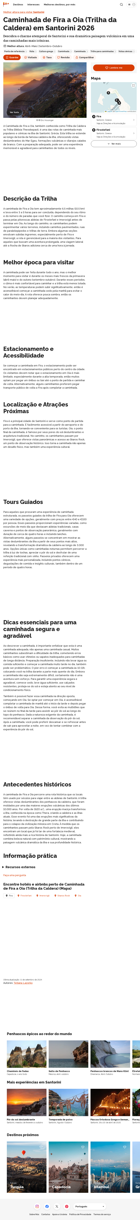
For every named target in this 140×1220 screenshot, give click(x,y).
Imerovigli (45, 896)
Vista (31, 51)
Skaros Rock (64, 896)
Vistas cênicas (125, 51)
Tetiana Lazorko (23, 982)
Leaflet (109, 111)
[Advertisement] (45, 171)
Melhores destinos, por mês (59, 4)
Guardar (13, 57)
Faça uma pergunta (14, 875)
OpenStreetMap (121, 111)
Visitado (32, 57)
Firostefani (26, 896)
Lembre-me (116, 68)
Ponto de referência (14, 51)
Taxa (49, 57)
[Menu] (131, 4)
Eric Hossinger (47, 120)
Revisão (65, 57)
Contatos (45, 1214)
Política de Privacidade (80, 1214)
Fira (11, 896)
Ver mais (116, 144)
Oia (79, 896)
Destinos (18, 4)
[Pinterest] (66, 1206)
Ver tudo (14, 112)
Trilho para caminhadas (102, 51)
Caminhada (63, 51)
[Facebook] (47, 1206)
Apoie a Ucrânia (59, 1214)
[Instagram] (37, 1206)
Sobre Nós (34, 1214)
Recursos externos (20, 867)
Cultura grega (46, 51)
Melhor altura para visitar (23, 12)
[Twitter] (57, 1206)
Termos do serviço (102, 1214)
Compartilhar (86, 57)
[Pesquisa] (121, 4)
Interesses (33, 4)
